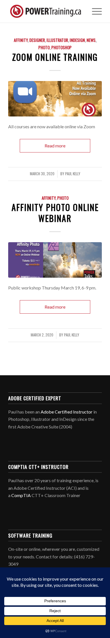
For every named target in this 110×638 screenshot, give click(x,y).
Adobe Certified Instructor (67, 411)
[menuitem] (94, 11)
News (91, 40)
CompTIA (21, 495)
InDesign (77, 40)
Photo (44, 47)
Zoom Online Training (55, 57)
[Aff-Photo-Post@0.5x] (55, 260)
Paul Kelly (72, 173)
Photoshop (61, 47)
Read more (55, 145)
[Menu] (94, 11)
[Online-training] (55, 98)
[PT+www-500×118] (45, 11)
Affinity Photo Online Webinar (55, 212)
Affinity (21, 40)
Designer (37, 40)
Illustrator (57, 40)
